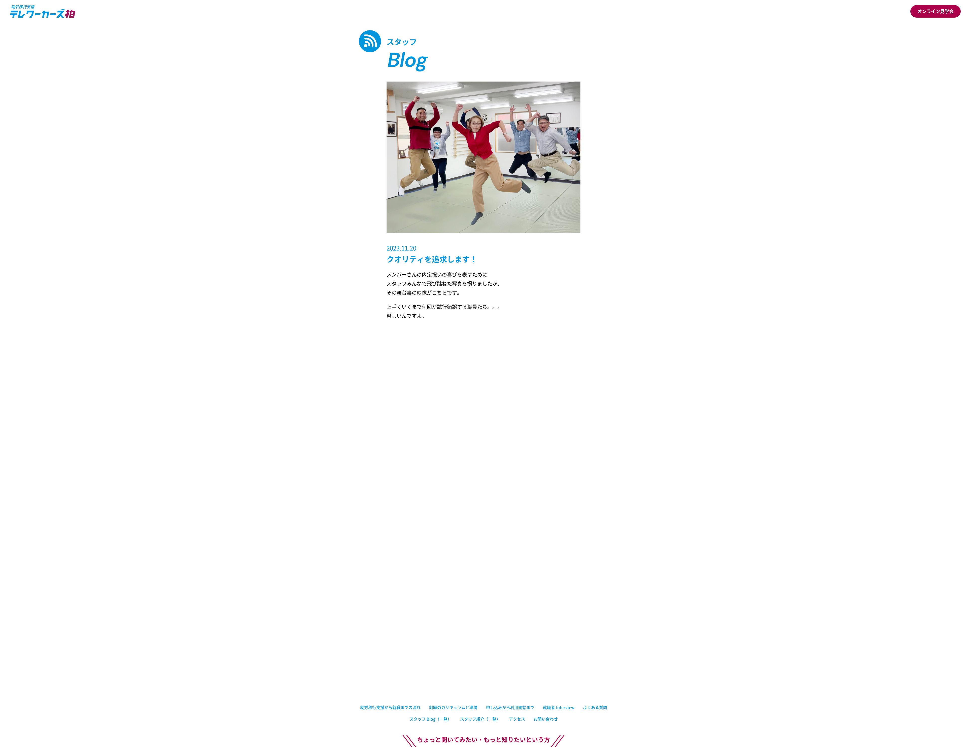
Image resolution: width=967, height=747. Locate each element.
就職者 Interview (558, 707)
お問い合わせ (546, 719)
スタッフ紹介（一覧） (480, 719)
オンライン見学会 (935, 11)
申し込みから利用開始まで (510, 707)
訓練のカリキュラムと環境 (453, 707)
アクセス (517, 719)
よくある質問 (595, 707)
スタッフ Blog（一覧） (430, 719)
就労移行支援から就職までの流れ (390, 707)
